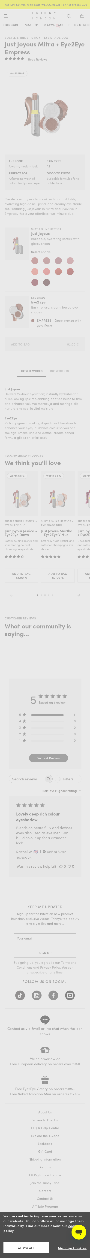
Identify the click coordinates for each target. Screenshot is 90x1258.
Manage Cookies (72, 1248)
